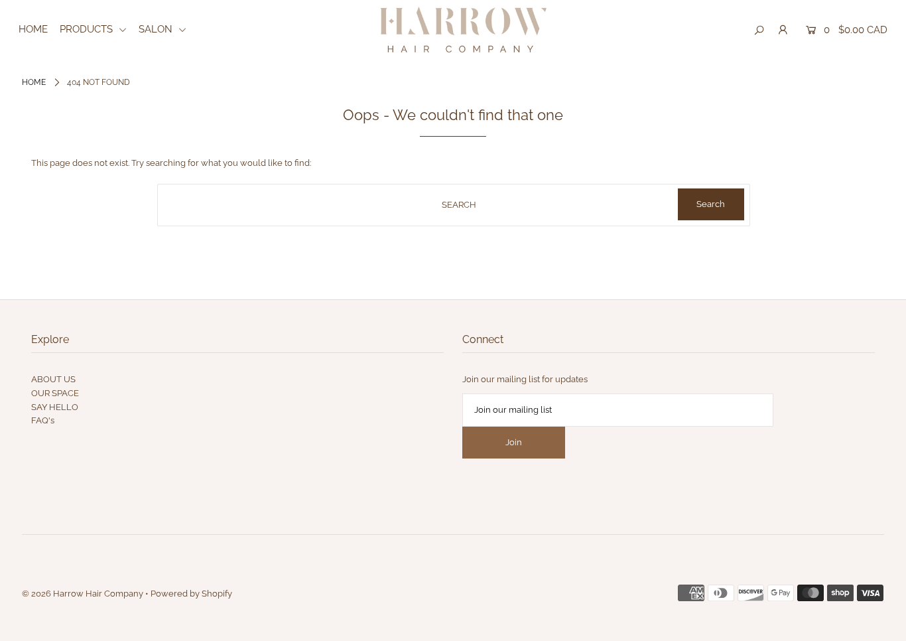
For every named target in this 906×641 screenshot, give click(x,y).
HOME (33, 29)
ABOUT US (53, 379)
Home (34, 82)
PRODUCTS (87, 29)
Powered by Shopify (191, 594)
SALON (157, 29)
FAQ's (42, 420)
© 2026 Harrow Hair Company (82, 594)
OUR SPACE (55, 393)
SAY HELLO (54, 407)
